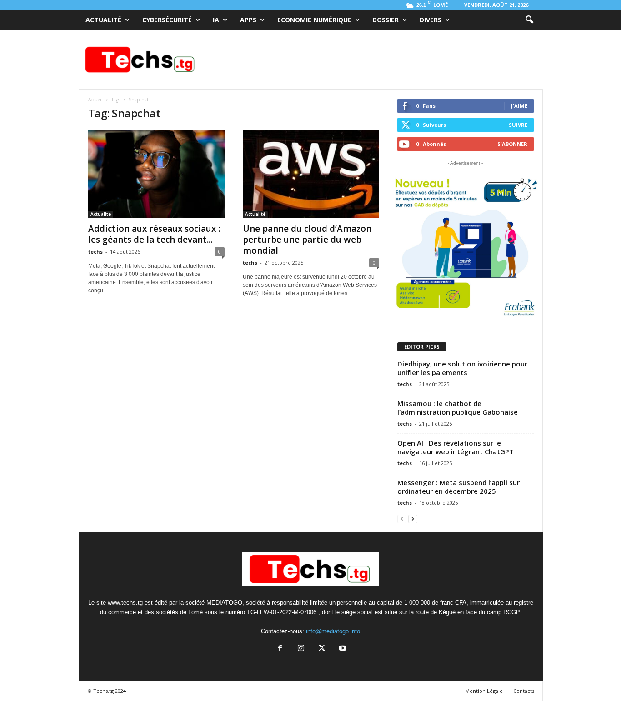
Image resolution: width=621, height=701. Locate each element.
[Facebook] (280, 649)
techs (95, 251)
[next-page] (412, 518)
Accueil (95, 99)
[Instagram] (300, 649)
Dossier (385, 19)
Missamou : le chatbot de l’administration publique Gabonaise (457, 407)
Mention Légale (484, 690)
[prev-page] (401, 518)
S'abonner (512, 143)
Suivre (518, 124)
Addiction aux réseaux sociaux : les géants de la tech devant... (154, 234)
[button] (529, 20)
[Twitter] (321, 649)
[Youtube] (341, 649)
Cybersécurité (167, 19)
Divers (430, 19)
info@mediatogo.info (333, 631)
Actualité (103, 19)
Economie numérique (314, 19)
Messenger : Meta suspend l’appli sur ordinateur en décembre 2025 (458, 487)
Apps (248, 19)
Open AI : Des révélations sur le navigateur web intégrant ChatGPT (455, 447)
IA (216, 19)
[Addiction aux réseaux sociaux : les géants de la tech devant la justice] (156, 174)
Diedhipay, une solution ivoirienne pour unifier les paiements (462, 368)
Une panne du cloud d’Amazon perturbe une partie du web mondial (307, 239)
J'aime (519, 105)
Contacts (523, 690)
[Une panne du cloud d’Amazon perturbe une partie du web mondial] (311, 174)
